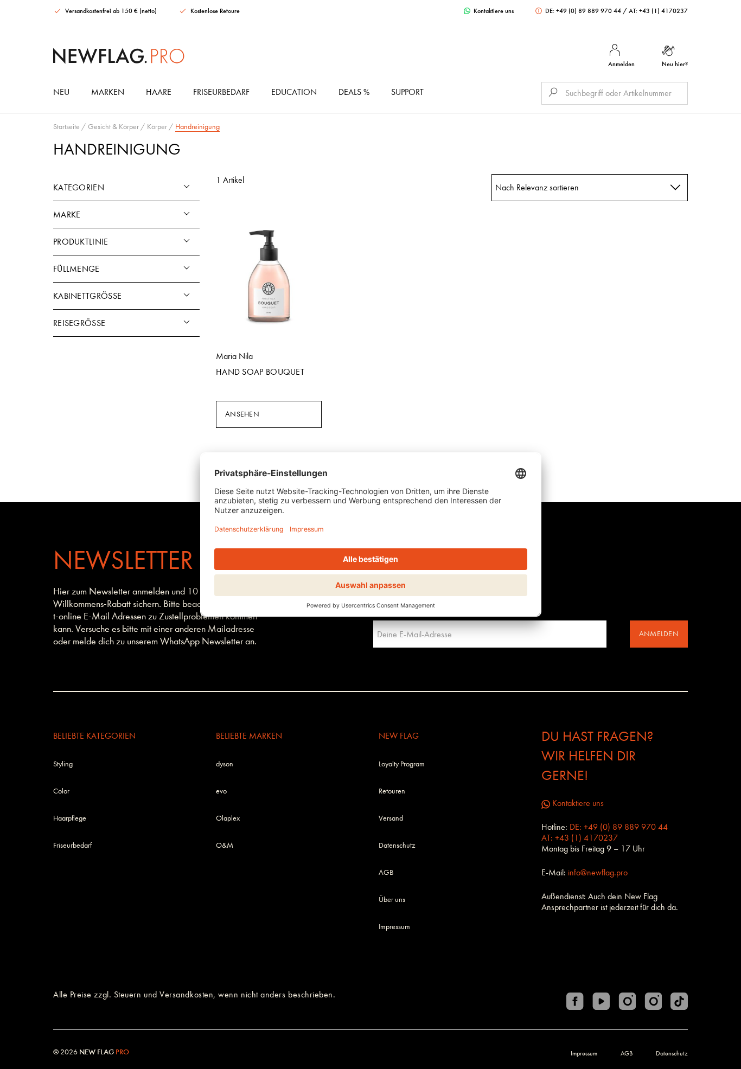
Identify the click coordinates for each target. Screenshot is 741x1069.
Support (407, 92)
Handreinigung (197, 126)
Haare (158, 92)
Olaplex (228, 818)
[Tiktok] (679, 1001)
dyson (224, 764)
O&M (224, 845)
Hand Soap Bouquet (260, 372)
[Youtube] (601, 1001)
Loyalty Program (402, 764)
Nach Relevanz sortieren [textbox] (537, 187)
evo (221, 791)
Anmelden (659, 633)
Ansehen (242, 414)
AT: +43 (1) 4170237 (658, 11)
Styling (63, 764)
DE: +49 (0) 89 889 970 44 (583, 11)
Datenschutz (397, 845)
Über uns (392, 899)
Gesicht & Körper (113, 126)
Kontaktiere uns (493, 11)
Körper (157, 126)
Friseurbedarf (221, 92)
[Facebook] (575, 1001)
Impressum (394, 926)
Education (294, 92)
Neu (61, 92)
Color (61, 791)
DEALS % (353, 92)
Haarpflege (69, 818)
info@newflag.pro (598, 872)
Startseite (66, 126)
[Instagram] (627, 1001)
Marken (107, 92)
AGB (386, 872)
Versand (391, 818)
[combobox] (589, 187)
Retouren (392, 791)
